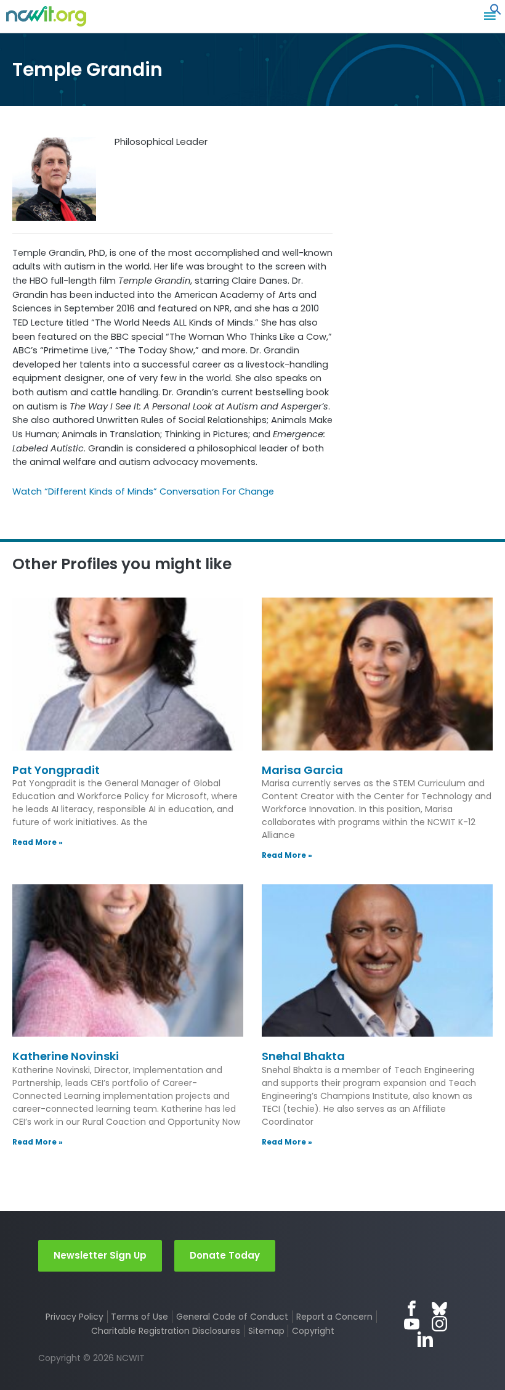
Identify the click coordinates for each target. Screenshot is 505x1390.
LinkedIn (425, 1339)
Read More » (37, 842)
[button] (496, 12)
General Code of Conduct (232, 1316)
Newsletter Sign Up (100, 1255)
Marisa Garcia (302, 770)
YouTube (411, 1323)
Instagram (439, 1323)
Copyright (313, 1331)
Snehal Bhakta (303, 1056)
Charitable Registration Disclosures (165, 1331)
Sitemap (266, 1331)
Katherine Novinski (65, 1056)
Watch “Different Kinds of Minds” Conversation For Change (143, 491)
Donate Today (225, 1255)
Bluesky (439, 1308)
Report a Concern (334, 1316)
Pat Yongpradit (56, 770)
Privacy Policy (74, 1316)
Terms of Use (139, 1316)
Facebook (411, 1308)
